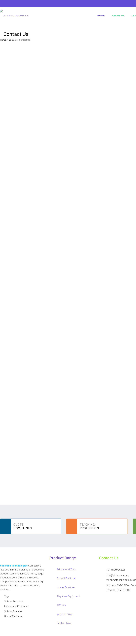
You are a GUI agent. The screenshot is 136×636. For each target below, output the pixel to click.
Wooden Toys (64, 614)
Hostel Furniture (66, 587)
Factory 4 (90, 131)
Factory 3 (73, 131)
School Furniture (66, 578)
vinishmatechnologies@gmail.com (50, 418)
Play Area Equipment (68, 596)
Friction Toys (64, 623)
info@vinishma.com (18, 418)
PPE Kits (61, 605)
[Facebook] (2, 4)
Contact (12, 40)
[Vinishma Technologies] (14, 15)
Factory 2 (57, 131)
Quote (22, 526)
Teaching (89, 526)
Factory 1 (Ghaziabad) (33, 131)
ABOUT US (118, 15)
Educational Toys (66, 569)
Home (101, 15)
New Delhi (8, 131)
